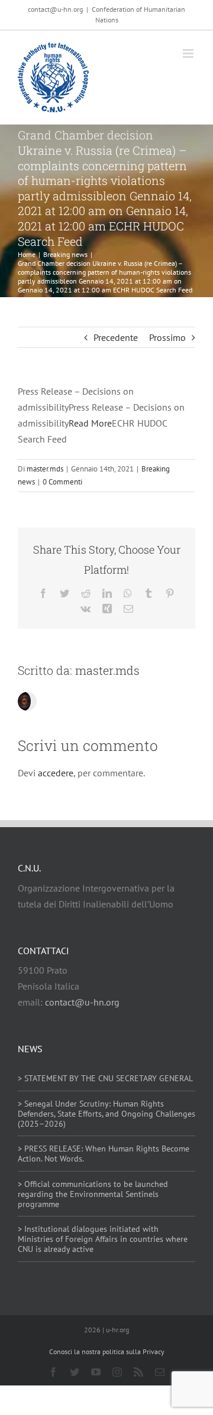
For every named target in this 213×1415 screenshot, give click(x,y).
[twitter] (74, 1372)
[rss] (138, 1372)
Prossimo (167, 337)
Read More (90, 423)
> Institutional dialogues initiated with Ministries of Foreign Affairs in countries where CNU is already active (103, 1239)
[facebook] (53, 1372)
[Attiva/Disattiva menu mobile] (189, 53)
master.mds (45, 469)
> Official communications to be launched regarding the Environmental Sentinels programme (93, 1194)
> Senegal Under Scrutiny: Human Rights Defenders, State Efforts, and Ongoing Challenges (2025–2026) (106, 1113)
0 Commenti (62, 482)
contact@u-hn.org (82, 1002)
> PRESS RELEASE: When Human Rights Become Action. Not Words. (103, 1153)
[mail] (159, 1372)
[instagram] (117, 1372)
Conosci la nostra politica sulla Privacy (106, 1351)
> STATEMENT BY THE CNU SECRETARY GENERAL (105, 1078)
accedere (55, 773)
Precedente (115, 337)
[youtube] (96, 1372)
